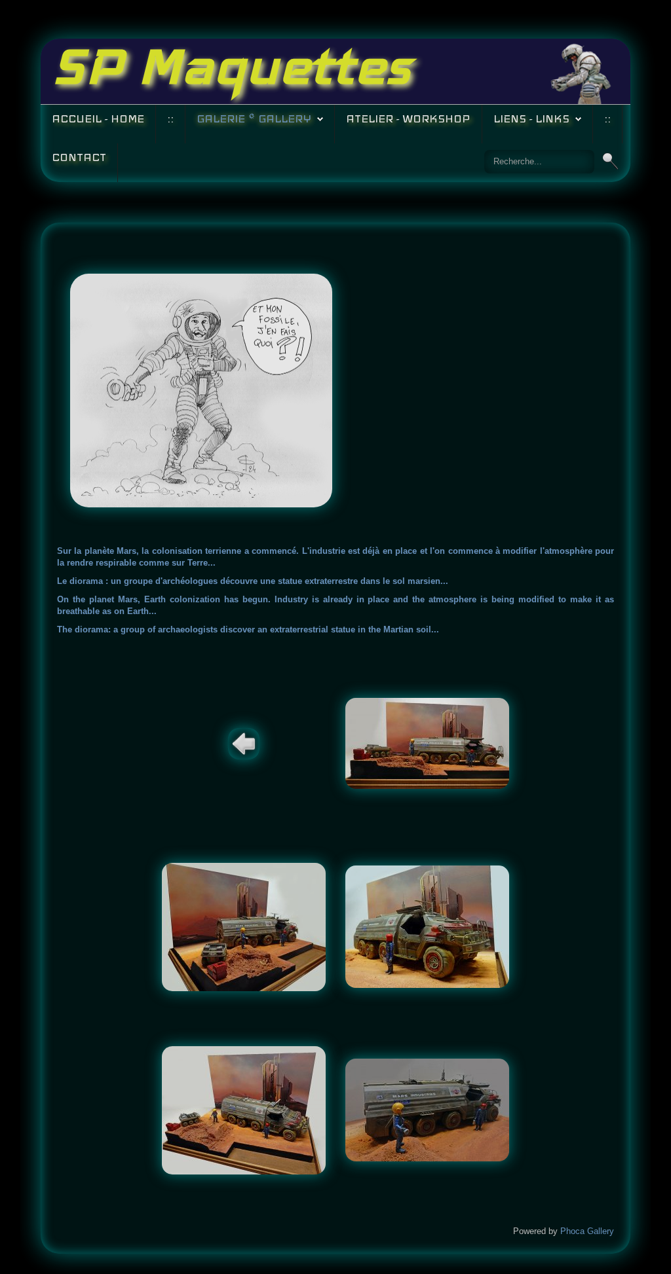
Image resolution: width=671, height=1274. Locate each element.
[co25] (244, 1109)
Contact (79, 157)
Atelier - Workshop (408, 119)
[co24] (427, 926)
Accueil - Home (98, 119)
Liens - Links (531, 119)
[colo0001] (427, 1109)
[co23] (244, 926)
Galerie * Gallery (254, 119)
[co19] (427, 743)
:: (170, 119)
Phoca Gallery (587, 1231)
